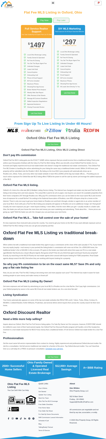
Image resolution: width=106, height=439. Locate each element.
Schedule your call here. (54, 349)
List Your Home (36, 113)
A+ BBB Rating (92, 367)
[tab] (44, 20)
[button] (53, 2)
